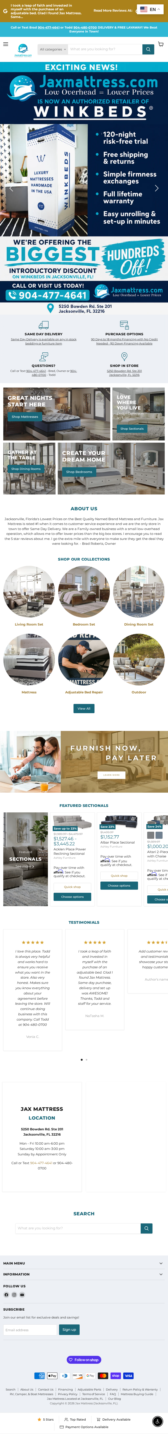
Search (11, 1198)
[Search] (148, 49)
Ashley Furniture (64, 666)
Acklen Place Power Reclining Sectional (70, 660)
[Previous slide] (12, 92)
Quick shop (72, 695)
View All (84, 517)
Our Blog (114, 1207)
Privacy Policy (67, 1203)
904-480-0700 (85, 27)
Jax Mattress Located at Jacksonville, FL (75, 1207)
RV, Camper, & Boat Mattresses (31, 1203)
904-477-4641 (49, 27)
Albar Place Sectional (117, 651)
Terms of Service (93, 1203)
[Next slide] (156, 92)
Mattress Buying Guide (137, 1203)
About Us (26, 1198)
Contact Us (45, 1198)
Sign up (69, 1138)
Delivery (112, 1198)
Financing (65, 1198)
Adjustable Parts (89, 1198)
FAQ (113, 1203)
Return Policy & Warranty (140, 1198)
